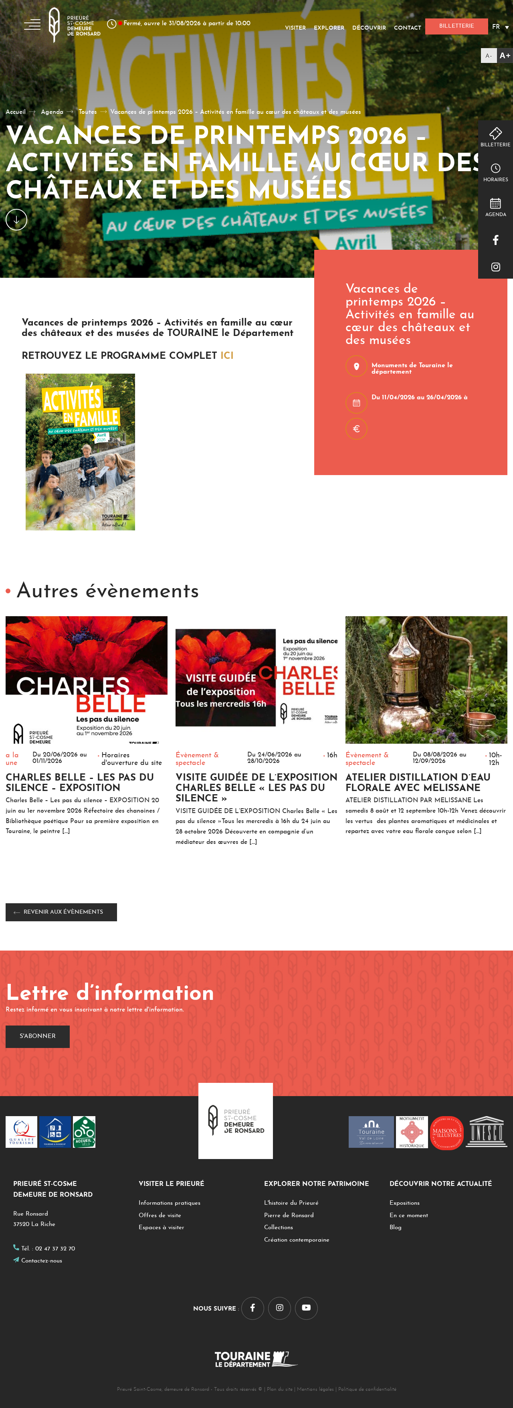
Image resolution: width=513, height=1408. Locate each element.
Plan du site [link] (280, 1389)
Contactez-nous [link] (41, 1261)
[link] (497, 55)
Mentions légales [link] (315, 1389)
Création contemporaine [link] (296, 1240)
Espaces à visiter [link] (161, 1228)
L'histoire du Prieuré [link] (291, 1203)
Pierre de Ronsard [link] (289, 1216)
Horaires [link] (495, 180)
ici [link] (227, 356)
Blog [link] (396, 1228)
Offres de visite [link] (160, 1216)
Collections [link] (278, 1228)
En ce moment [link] (409, 1216)
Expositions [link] (405, 1203)
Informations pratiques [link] (169, 1203)
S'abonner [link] (38, 1037)
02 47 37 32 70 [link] (55, 1249)
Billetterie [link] (496, 145)
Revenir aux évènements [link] (63, 912)
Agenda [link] (495, 214)
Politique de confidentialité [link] (367, 1389)
